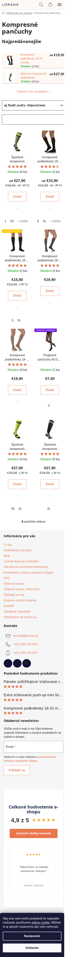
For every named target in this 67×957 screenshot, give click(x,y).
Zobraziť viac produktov (32, 91)
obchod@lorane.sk (25, 635)
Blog (7, 555)
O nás (8, 544)
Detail (17, 196)
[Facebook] (8, 663)
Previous (4, 870)
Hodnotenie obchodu (17, 550)
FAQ (7, 578)
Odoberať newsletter (17, 611)
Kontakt (9, 605)
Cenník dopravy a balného (21, 561)
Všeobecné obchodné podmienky (26, 566)
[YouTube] (26, 663)
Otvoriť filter (16, 119)
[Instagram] (17, 663)
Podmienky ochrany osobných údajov (28, 572)
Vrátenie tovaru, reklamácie (22, 589)
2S (12, 221)
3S (13, 508)
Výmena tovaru (14, 583)
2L (49, 508)
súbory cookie (40, 922)
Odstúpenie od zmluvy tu (20, 617)
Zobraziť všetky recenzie (33, 833)
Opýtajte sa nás (14, 594)
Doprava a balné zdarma (20, 600)
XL (45, 221)
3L (20, 508)
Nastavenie (32, 936)
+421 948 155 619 (25, 644)
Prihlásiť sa (17, 770)
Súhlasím (32, 947)
